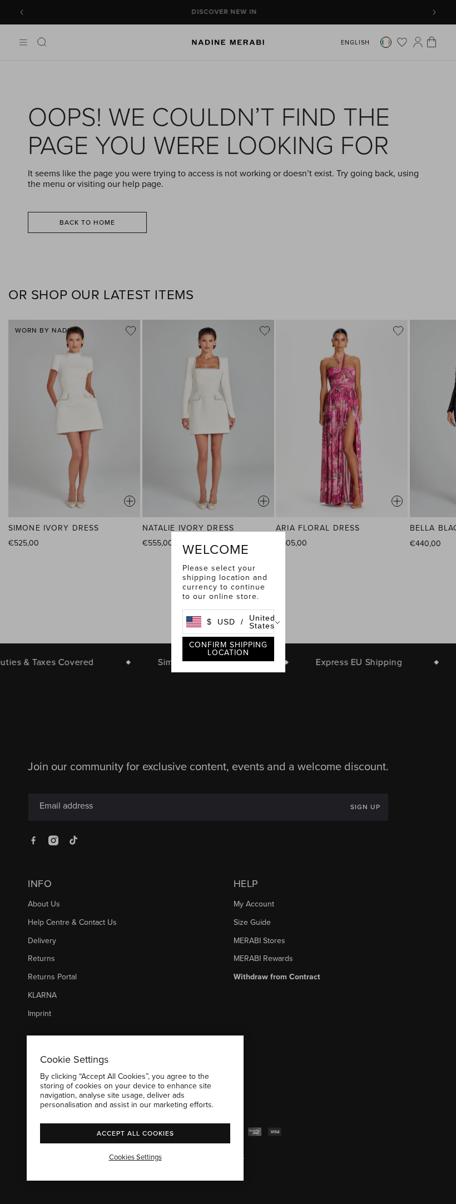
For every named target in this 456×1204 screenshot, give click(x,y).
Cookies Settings (135, 1157)
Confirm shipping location (228, 648)
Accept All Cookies (135, 1133)
